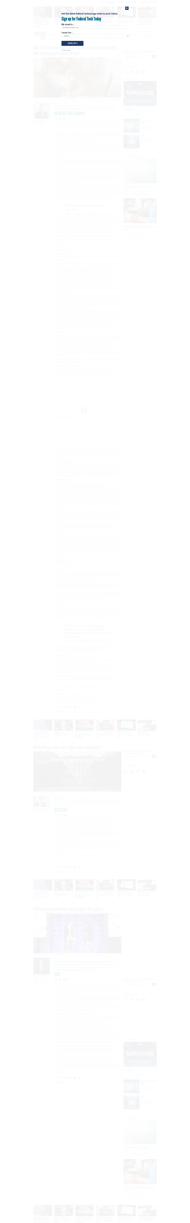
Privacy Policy (66, 50)
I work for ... (67, 32)
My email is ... (68, 24)
